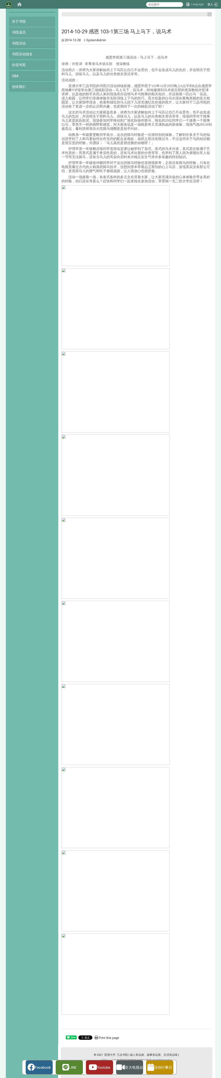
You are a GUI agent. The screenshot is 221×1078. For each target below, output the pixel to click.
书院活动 (19, 43)
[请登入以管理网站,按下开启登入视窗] (8, 4)
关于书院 (19, 21)
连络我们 (19, 87)
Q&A (15, 76)
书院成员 (19, 32)
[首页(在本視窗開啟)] (19, 4)
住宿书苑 (19, 65)
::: (208, 16)
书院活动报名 (22, 54)
